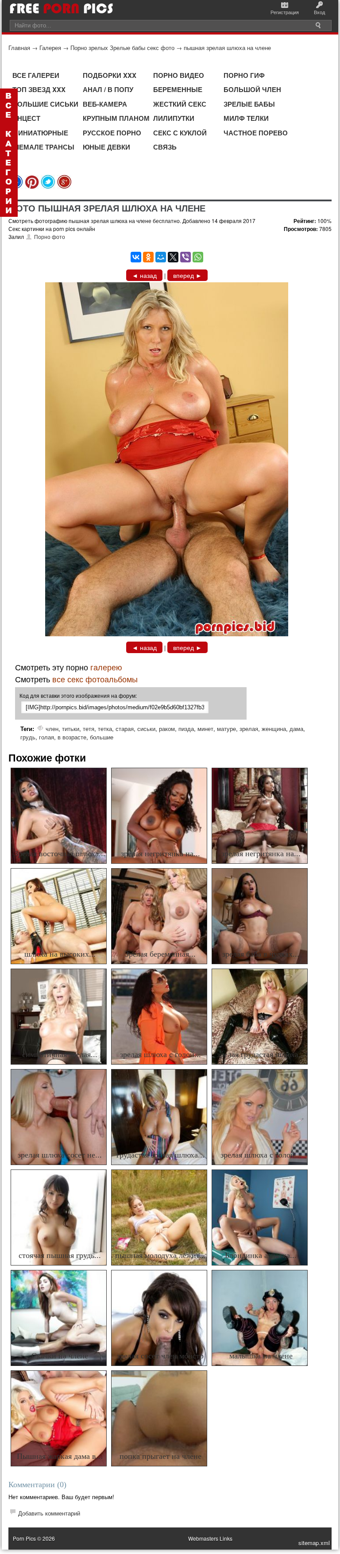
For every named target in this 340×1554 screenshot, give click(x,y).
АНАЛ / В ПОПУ (108, 89)
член (52, 728)
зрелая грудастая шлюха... (261, 1054)
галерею (106, 667)
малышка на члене (261, 1355)
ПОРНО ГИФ (244, 75)
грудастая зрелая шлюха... (160, 1154)
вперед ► (187, 275)
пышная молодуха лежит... (160, 1255)
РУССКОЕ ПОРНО (112, 133)
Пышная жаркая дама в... (60, 1456)
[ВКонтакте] (136, 257)
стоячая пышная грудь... (60, 1255)
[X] (173, 257)
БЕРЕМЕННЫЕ (177, 89)
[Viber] (185, 257)
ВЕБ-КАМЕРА (105, 104)
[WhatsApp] (198, 257)
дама (296, 728)
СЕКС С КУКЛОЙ (180, 133)
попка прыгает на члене (160, 1456)
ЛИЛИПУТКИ (173, 118)
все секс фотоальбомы (95, 679)
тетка (105, 728)
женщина (274, 728)
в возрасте (72, 737)
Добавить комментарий (49, 1513)
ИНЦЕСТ (26, 118)
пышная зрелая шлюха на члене (227, 47)
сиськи (146, 728)
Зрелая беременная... (160, 954)
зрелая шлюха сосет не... (60, 1154)
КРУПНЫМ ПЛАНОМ (116, 118)
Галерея (50, 47)
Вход (319, 11)
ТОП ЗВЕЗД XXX (39, 89)
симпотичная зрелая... (59, 1054)
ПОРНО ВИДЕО (178, 75)
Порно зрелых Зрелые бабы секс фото (122, 47)
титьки (70, 728)
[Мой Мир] (160, 257)
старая (125, 728)
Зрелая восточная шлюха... (59, 853)
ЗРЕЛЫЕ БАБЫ (249, 104)
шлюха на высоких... (60, 954)
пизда (186, 728)
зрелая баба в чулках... (260, 954)
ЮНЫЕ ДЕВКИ (106, 147)
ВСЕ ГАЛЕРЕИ (35, 75)
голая (46, 737)
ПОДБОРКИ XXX (109, 75)
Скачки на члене (59, 1355)
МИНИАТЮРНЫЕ (40, 133)
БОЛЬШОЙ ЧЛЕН (252, 89)
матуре (226, 728)
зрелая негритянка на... (160, 853)
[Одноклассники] (148, 257)
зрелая (249, 728)
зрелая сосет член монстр (160, 1355)
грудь (27, 737)
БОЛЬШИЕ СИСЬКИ (45, 104)
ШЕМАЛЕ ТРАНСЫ (43, 147)
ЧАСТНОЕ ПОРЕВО (256, 133)
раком (167, 728)
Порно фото (49, 236)
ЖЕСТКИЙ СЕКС (179, 104)
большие (101, 737)
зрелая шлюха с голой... (160, 1054)
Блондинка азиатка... (261, 1255)
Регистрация (284, 11)
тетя (88, 728)
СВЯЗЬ (165, 147)
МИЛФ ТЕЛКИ (246, 118)
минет (205, 728)
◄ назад (144, 275)
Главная (19, 47)
